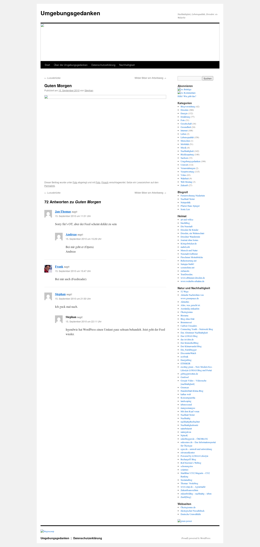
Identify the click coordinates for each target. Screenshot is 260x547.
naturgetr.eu (186, 431)
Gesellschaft (186, 123)
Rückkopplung (187, 154)
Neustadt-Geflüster (189, 253)
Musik (184, 147)
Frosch (104, 182)
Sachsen (184, 157)
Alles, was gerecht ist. (190, 305)
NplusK (184, 435)
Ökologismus (187, 311)
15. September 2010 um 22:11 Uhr (83, 321)
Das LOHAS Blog (189, 335)
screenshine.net (187, 267)
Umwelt (184, 164)
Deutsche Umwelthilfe (191, 514)
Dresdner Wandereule (190, 236)
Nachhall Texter (188, 198)
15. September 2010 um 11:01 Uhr (73, 216)
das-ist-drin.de (187, 339)
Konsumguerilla (188, 397)
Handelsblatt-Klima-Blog (192, 390)
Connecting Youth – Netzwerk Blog (197, 329)
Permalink (49, 185)
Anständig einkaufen (190, 308)
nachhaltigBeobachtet (190, 421)
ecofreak (184, 356)
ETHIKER (185, 363)
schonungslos (187, 466)
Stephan (89, 90)
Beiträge (187, 89)
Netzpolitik (186, 202)
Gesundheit (186, 126)
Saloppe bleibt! (187, 264)
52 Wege (184, 291)
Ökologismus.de (188, 507)
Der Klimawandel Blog (191, 346)
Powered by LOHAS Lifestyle (194, 455)
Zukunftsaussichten (189, 490)
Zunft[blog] (186, 496)
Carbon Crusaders (189, 325)
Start (47, 65)
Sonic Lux (185, 209)
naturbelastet (186, 428)
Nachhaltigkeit (127, 65)
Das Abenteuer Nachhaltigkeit (194, 332)
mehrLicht (185, 246)
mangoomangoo (188, 407)
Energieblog (186, 359)
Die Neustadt (186, 226)
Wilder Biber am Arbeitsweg (150, 77)
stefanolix (185, 270)
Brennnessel (186, 322)
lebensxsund (186, 404)
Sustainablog (186, 479)
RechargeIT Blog (188, 459)
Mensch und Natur (189, 250)
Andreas (71, 234)
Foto (75, 182)
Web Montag (186, 181)
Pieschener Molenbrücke (192, 257)
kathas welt (186, 394)
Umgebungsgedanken (70, 13)
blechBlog (185, 222)
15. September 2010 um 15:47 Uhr (73, 271)
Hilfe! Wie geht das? (187, 96)
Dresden (184, 109)
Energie (184, 113)
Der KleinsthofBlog (190, 342)
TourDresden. (187, 274)
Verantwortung (187, 171)
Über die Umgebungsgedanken (71, 65)
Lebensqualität (187, 137)
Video (183, 174)
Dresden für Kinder (189, 229)
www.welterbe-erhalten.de (192, 281)
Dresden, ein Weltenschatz (192, 233)
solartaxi (184, 469)
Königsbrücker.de (189, 243)
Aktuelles (185, 301)
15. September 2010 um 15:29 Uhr (83, 238)
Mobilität (185, 144)
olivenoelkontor (188, 452)
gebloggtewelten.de (189, 373)
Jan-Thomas (63, 211)
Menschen (185, 140)
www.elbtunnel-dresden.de (193, 277)
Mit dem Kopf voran (190, 411)
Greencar (185, 387)
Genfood (185, 377)
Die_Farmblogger (189, 349)
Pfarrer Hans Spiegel (190, 205)
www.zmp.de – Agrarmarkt (193, 486)
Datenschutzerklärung (103, 65)
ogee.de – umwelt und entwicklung (196, 449)
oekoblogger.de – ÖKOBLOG (194, 438)
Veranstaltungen (188, 168)
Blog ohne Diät (187, 318)
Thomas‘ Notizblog (189, 483)
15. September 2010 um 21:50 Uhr (73, 298)
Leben (183, 133)
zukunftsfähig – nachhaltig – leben (196, 493)
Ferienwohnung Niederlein (193, 195)
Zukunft (184, 185)
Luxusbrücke (52, 77)
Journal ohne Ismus (189, 240)
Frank (59, 266)
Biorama (184, 315)
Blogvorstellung (188, 106)
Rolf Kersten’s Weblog (191, 462)
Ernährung (185, 116)
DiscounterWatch (188, 353)
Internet (184, 130)
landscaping (186, 401)
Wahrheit (185, 178)
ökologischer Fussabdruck (192, 510)
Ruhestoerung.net (188, 260)
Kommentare (189, 92)
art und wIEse (187, 219)
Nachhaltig (185, 418)
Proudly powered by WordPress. (196, 538)
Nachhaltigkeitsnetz (189, 425)
